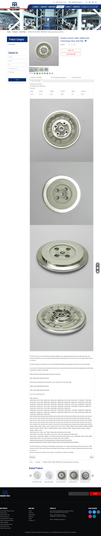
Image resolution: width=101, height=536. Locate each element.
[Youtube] (93, 2)
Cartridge (37, 462)
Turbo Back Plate (4, 526)
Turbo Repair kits (4, 516)
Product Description (36, 81)
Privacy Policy (67, 532)
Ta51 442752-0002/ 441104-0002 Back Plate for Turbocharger (61, 482)
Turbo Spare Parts (5, 514)
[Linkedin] (89, 2)
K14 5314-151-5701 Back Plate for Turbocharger (85, 482)
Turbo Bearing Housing (6, 524)
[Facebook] (86, 2)
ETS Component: (55, 77)
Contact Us (76, 6)
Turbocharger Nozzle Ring (7, 511)
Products (60, 6)
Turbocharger (11, 44)
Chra (31, 462)
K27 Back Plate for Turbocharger (73, 482)
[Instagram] (96, 2)
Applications (52, 6)
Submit (17, 79)
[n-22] (50, 19)
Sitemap (73, 532)
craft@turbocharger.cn (59, 519)
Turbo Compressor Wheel (6, 520)
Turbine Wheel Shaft (5, 528)
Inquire (70, 50)
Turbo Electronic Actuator (6, 518)
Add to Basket (70, 54)
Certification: (33, 77)
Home (36, 6)
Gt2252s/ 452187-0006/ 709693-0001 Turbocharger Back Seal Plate (61, 462)
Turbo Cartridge (4, 522)
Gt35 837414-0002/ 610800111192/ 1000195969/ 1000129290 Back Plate (37, 482)
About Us (44, 6)
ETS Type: (74, 77)
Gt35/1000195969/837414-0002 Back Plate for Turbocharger (49, 482)
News (68, 6)
